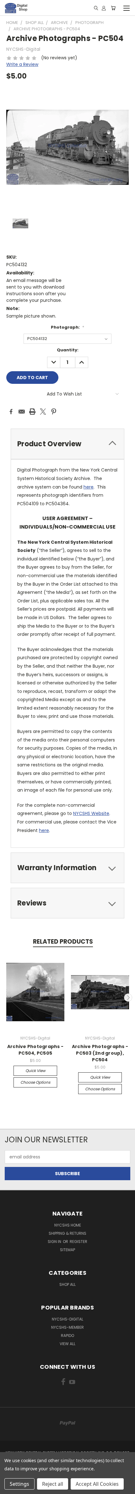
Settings (19, 1483)
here (89, 487)
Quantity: (67, 350)
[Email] (22, 411)
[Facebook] (11, 411)
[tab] (67, 444)
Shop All (67, 1284)
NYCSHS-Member (67, 1327)
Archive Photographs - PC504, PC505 (35, 1049)
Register (78, 1241)
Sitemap (67, 1249)
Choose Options (35, 1082)
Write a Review (22, 64)
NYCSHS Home (67, 1225)
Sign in (55, 1241)
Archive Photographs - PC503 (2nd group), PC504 (100, 1053)
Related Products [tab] (63, 941)
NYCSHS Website (91, 813)
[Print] (32, 411)
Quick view (35, 1070)
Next (128, 997)
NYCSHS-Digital (67, 1319)
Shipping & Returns (67, 1233)
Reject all (52, 1483)
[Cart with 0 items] (113, 8)
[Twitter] (43, 411)
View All (67, 1343)
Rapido (67, 1335)
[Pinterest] (54, 411)
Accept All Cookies (97, 1483)
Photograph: (67, 327)
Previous (7, 997)
